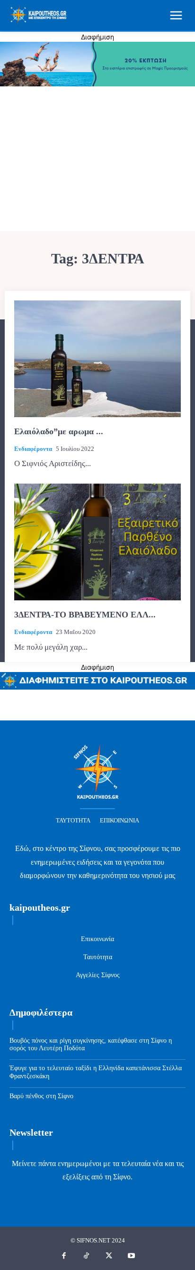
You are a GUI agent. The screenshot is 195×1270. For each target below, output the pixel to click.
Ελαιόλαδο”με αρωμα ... (58, 431)
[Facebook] (64, 1256)
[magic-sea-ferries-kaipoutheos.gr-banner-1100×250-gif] (97, 84)
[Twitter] (109, 1256)
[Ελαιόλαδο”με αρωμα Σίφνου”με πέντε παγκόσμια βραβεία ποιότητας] (97, 358)
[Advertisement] (97, 159)
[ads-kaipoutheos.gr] (97, 687)
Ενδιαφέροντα (33, 448)
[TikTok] (87, 1256)
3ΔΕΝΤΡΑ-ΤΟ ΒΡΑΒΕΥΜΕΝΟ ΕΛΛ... (85, 614)
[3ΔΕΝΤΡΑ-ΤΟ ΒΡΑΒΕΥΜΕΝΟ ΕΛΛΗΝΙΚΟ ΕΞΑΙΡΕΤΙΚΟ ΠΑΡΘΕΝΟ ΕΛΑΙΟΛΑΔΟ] (97, 542)
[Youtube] (132, 1256)
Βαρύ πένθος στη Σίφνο (41, 1096)
